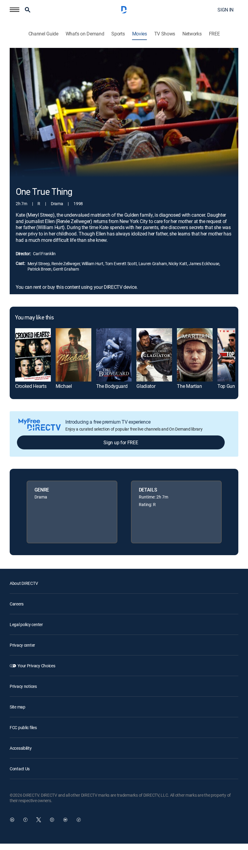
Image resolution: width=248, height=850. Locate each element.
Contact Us (20, 769)
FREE (214, 34)
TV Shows (164, 34)
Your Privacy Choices (36, 665)
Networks (191, 34)
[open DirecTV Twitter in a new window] (38, 819)
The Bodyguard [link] (112, 386)
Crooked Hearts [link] (31, 386)
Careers (17, 604)
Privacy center (22, 645)
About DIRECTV (24, 583)
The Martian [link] (189, 386)
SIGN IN (225, 9)
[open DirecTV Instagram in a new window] (52, 819)
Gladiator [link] (145, 386)
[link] (33, 355)
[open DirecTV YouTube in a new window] (65, 819)
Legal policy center (26, 624)
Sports (118, 34)
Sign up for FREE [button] (120, 442)
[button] (14, 10)
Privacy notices (23, 686)
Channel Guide (43, 34)
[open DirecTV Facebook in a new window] (25, 819)
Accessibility (20, 748)
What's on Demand (85, 34)
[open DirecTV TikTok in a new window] (78, 819)
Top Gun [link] (226, 386)
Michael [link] (64, 386)
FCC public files (23, 727)
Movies (139, 34)
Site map (17, 707)
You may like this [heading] (34, 318)
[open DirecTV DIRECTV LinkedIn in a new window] (12, 819)
